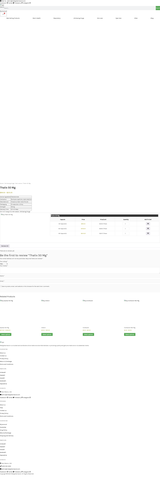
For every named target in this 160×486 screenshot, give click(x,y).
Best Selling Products (13, 18)
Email (2, 281)
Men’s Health (36, 18)
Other (136, 18)
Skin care (100, 18)
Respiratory (57, 18)
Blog (152, 18)
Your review (4, 266)
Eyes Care (118, 18)
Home (1, 183)
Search (2, 7)
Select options (5, 334)
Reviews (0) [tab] (4, 246)
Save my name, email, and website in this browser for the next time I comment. (25, 286)
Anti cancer (19, 183)
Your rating (4, 261)
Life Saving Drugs (78, 18)
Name (2, 276)
